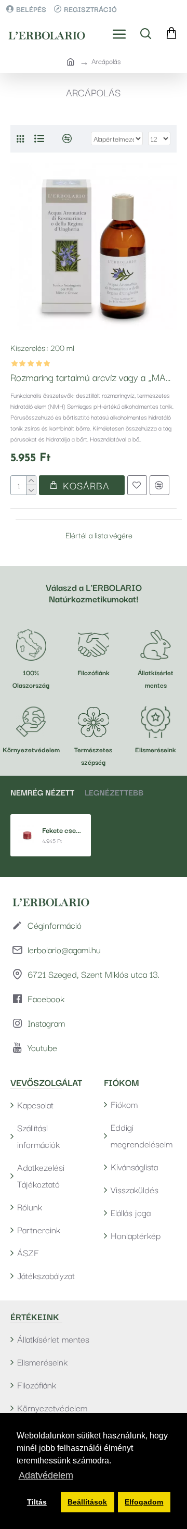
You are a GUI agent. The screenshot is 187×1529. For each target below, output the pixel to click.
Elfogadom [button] (144, 1502)
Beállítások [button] (87, 1502)
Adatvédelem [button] (46, 1475)
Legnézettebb (114, 792)
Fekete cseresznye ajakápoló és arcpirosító (63, 830)
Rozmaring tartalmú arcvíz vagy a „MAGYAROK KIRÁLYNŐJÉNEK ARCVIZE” (93, 377)
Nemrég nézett (42, 792)
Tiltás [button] (37, 1502)
